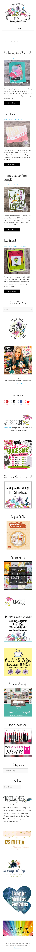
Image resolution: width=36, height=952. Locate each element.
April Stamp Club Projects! (17, 53)
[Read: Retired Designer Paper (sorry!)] (18, 199)
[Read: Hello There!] (18, 134)
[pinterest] (7, 402)
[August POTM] (18, 535)
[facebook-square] (21, 402)
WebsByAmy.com (17, 948)
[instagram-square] (14, 402)
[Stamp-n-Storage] (18, 702)
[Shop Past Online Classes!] (18, 494)
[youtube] (28, 402)
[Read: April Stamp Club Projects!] (18, 73)
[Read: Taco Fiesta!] (18, 261)
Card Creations (18, 58)
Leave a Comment (8, 58)
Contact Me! (18, 383)
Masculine (25, 246)
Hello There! (10, 114)
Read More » (12, 103)
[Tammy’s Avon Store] (18, 742)
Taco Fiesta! (10, 241)
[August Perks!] (18, 575)
